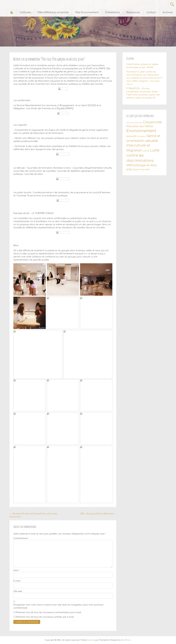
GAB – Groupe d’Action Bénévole (98, 514)
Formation (141, 136)
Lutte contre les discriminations (142, 155)
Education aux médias (139, 126)
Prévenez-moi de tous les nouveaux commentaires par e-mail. (48, 612)
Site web (17, 591)
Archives (168, 12)
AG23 (132, 122)
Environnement (141, 131)
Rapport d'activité (141, 169)
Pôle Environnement (87, 12)
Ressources (133, 12)
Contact (151, 12)
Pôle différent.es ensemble (53, 12)
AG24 (136, 122)
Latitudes (25, 12)
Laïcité (146, 151)
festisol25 (131, 136)
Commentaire (21, 538)
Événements (112, 12)
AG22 (128, 122)
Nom (16, 570)
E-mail (17, 581)
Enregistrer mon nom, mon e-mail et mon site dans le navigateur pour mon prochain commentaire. (58, 606)
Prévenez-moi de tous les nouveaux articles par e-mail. (45, 617)
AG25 (141, 122)
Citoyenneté (152, 122)
